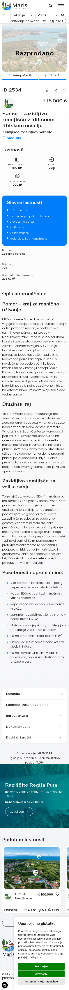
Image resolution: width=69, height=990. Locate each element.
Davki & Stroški (18, 737)
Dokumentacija (18, 727)
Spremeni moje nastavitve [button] (41, 981)
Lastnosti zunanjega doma (27, 705)
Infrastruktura (17, 716)
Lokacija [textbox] (19, 15)
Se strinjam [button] (41, 966)
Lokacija (13, 694)
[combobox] (23, 15)
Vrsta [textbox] (42, 15)
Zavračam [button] (41, 973)
